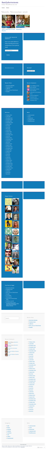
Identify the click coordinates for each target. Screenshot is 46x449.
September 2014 (9, 167)
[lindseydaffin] (15, 217)
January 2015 (9, 161)
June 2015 (8, 154)
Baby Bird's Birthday (10, 287)
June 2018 (8, 127)
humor (8, 427)
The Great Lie (9, 297)
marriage (9, 429)
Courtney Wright (33, 95)
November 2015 (9, 148)
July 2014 (8, 170)
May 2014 (8, 173)
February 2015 (9, 160)
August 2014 (8, 169)
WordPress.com (31, 121)
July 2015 (8, 152)
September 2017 (9, 134)
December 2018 (9, 118)
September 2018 (9, 122)
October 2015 (9, 149)
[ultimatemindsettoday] (15, 202)
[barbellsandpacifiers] (15, 224)
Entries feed (30, 118)
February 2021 (9, 115)
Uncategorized (10, 438)
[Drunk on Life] (15, 247)
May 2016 (8, 142)
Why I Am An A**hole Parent (8, 30)
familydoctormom (10, 2)
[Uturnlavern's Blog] (15, 209)
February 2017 (9, 137)
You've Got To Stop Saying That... (11, 299)
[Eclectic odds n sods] (8, 238)
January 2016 (9, 145)
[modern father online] (8, 224)
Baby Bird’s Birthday (10, 85)
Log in (29, 116)
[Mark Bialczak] (8, 253)
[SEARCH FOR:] (12, 318)
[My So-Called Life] (8, 246)
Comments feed (31, 119)
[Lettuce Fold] (15, 270)
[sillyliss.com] (8, 268)
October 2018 (9, 121)
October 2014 (9, 166)
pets (8, 434)
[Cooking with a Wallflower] (8, 209)
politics (8, 436)
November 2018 (9, 119)
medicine (9, 431)
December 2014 (9, 163)
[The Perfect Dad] (15, 255)
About (7, 7)
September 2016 (9, 139)
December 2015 (9, 146)
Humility (19, 29)
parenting (9, 432)
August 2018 (8, 124)
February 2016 (9, 143)
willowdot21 (32, 92)
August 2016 (8, 140)
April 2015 (8, 157)
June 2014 (8, 172)
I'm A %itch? (8, 295)
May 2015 (8, 155)
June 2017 (8, 136)
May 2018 (8, 128)
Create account (31, 115)
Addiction (8, 88)
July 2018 (8, 125)
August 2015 (8, 151)
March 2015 (8, 158)
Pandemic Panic (9, 87)
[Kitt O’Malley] (8, 231)
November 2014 (9, 164)
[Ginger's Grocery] (15, 262)
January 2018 (9, 131)
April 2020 (8, 116)
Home (3, 7)
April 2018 (8, 130)
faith (8, 425)
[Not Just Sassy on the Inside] (15, 232)
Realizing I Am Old (10, 301)
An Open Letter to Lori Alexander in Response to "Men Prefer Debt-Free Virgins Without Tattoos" (12, 304)
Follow (8, 55)
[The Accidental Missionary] (8, 216)
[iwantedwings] (8, 261)
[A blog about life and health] (8, 202)
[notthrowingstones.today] (15, 240)
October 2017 (9, 133)
